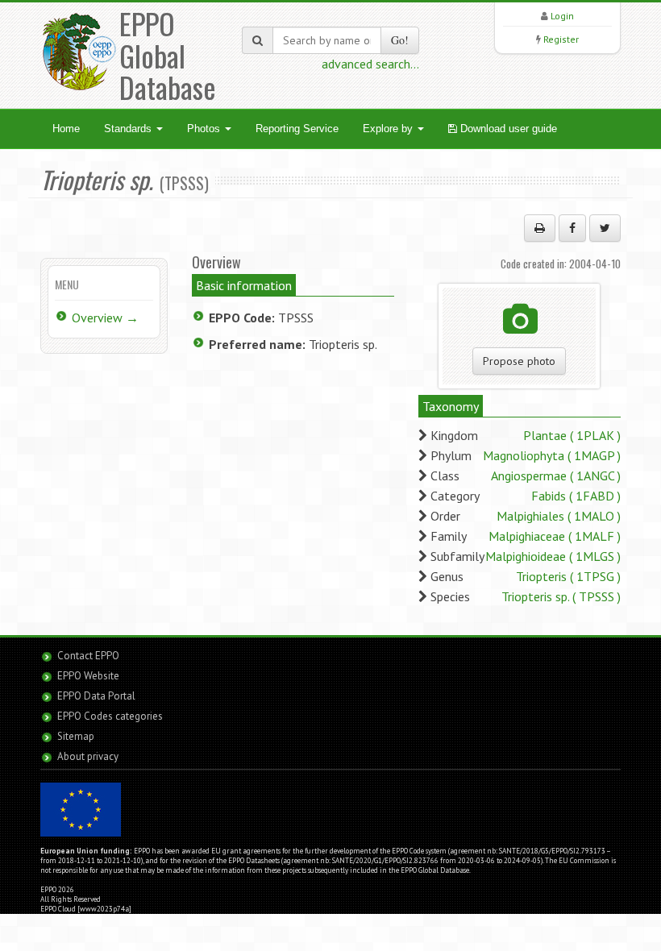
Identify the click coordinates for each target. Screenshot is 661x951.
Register (561, 39)
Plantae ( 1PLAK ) (572, 435)
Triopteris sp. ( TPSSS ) (561, 596)
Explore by (389, 129)
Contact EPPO (88, 655)
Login (562, 16)
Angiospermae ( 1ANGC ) (556, 475)
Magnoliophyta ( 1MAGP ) (552, 455)
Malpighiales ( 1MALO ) (559, 516)
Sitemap (75, 736)
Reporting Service (297, 129)
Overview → (105, 317)
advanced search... (370, 64)
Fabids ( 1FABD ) (576, 496)
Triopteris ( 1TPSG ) (568, 576)
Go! (400, 40)
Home (66, 129)
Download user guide (507, 129)
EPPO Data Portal (96, 696)
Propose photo (519, 361)
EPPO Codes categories (110, 716)
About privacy (87, 756)
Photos (205, 129)
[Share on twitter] (605, 228)
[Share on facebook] (572, 228)
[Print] (539, 228)
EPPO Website (88, 676)
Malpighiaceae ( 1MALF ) (554, 536)
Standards (129, 129)
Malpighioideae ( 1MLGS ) (553, 556)
